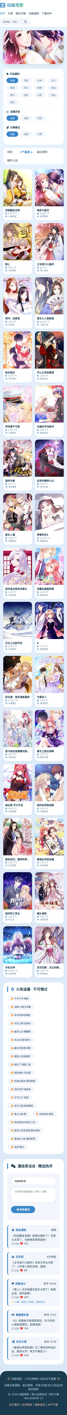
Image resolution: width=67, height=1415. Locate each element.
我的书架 (21, 13)
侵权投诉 (40, 1404)
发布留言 (24, 1209)
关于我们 (14, 1404)
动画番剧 (34, 13)
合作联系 (27, 1404)
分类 (10, 13)
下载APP (47, 13)
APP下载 (53, 1404)
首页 (2, 13)
